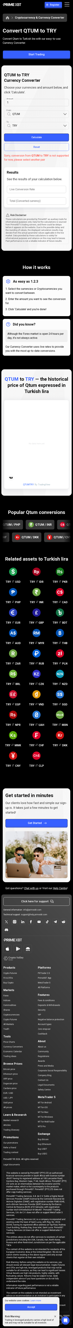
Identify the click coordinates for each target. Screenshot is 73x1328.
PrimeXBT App (44, 978)
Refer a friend (9, 1147)
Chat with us (31, 888)
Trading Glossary (11, 1130)
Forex (5, 995)
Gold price (8, 1102)
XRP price (7, 1079)
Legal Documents (46, 1085)
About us (42, 1047)
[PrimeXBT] (12, 4)
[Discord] (6, 930)
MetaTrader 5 (44, 983)
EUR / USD (8, 1093)
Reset (36, 147)
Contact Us (43, 1080)
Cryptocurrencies (11, 1015)
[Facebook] (31, 922)
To (7, 122)
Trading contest (10, 1152)
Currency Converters (13, 1047)
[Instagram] (15, 922)
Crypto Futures (10, 973)
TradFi (6, 1029)
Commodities (9, 1005)
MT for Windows (45, 1117)
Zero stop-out (44, 1029)
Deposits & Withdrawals (49, 1005)
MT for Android (45, 1102)
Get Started (35, 823)
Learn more (35, 1300)
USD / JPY (8, 1098)
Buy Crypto (8, 983)
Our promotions (10, 1143)
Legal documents (11, 1164)
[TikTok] (47, 922)
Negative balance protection (51, 1019)
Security (41, 1010)
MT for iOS (43, 1107)
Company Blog (44, 1075)
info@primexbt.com (32, 910)
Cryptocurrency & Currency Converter (39, 17)
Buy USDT (42, 1149)
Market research (11, 1120)
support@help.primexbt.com (34, 914)
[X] (6, 922)
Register (54, 4)
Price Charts (9, 1042)
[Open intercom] (65, 1320)
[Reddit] (63, 922)
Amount (9, 99)
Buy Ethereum (44, 1144)
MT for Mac (43, 1112)
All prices (7, 1107)
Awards (41, 1061)
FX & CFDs (8, 978)
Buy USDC (42, 1154)
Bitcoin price (9, 1069)
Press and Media (46, 1066)
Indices (6, 1000)
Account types (44, 1024)
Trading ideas (9, 1056)
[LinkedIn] (23, 922)
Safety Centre (44, 1089)
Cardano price (9, 1088)
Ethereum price (10, 1074)
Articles (7, 1125)
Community (43, 1051)
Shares (6, 1010)
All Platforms (44, 987)
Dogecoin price (10, 1083)
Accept (31, 1307)
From (8, 110)
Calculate (36, 137)
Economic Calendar (12, 1051)
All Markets (8, 1024)
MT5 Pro (41, 1126)
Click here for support (35, 901)
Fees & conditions (46, 1000)
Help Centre (60, 888)
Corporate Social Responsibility (52, 1070)
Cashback (42, 1034)
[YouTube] (39, 922)
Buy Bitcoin (43, 1139)
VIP (39, 1015)
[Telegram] (55, 922)
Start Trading (37, 54)
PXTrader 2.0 (44, 973)
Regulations (43, 1056)
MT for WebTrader (46, 1122)
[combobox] (37, 114)
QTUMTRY (28, 484)
